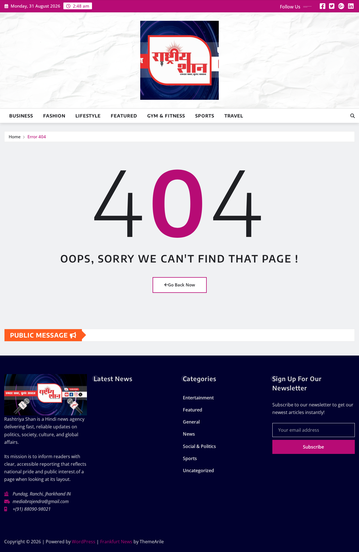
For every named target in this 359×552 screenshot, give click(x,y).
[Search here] (352, 116)
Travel (233, 116)
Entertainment (198, 398)
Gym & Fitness (166, 116)
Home (15, 136)
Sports (204, 116)
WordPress (83, 542)
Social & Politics (199, 446)
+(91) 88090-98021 (32, 509)
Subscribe (313, 447)
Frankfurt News (116, 542)
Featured (124, 116)
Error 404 (36, 136)
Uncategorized (198, 470)
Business (21, 116)
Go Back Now (181, 285)
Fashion (54, 116)
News (189, 434)
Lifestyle (88, 116)
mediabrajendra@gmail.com (41, 501)
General (191, 422)
